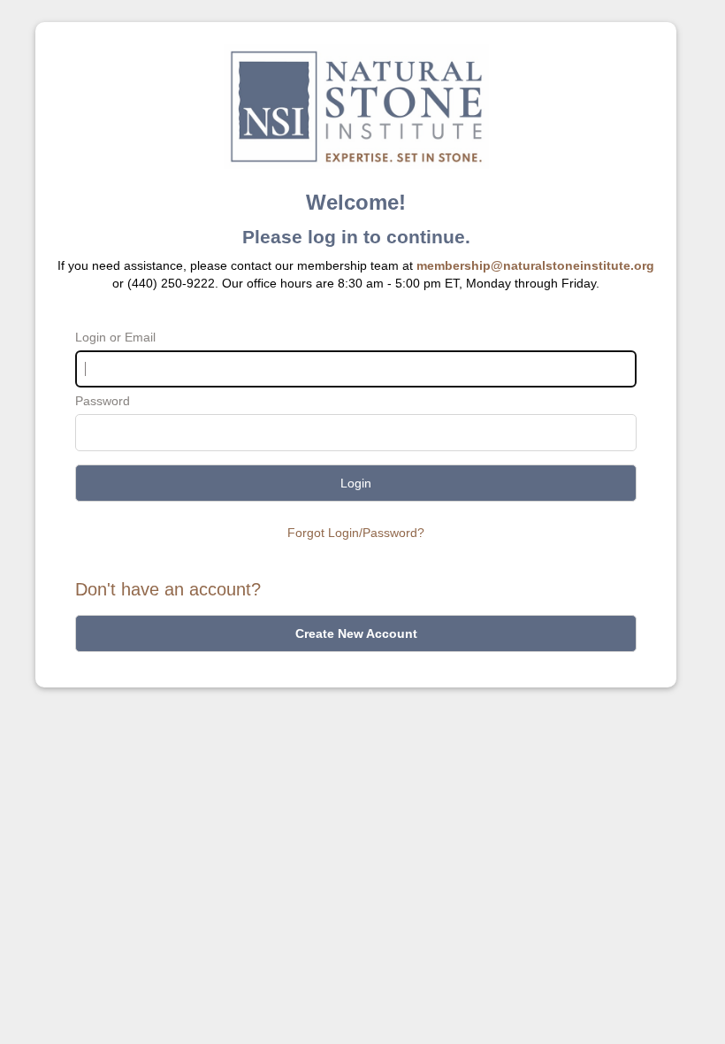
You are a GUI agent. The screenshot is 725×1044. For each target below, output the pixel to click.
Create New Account (356, 633)
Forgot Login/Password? (355, 533)
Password (102, 401)
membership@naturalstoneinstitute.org (535, 265)
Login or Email (115, 337)
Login (355, 483)
